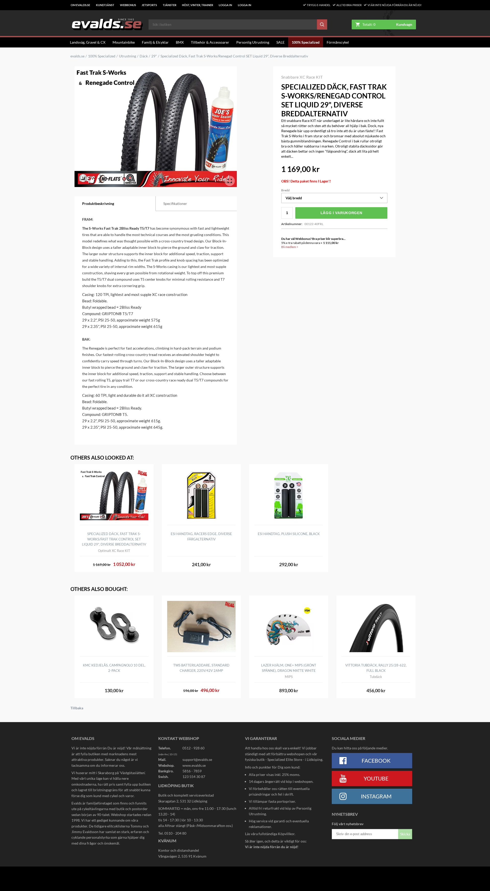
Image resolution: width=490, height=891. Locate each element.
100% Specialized (306, 42)
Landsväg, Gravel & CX (87, 42)
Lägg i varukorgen (341, 213)
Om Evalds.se (80, 5)
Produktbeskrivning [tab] (98, 203)
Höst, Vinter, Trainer (197, 5)
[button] (334, 198)
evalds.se (77, 56)
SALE (280, 42)
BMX (180, 42)
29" (154, 56)
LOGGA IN (225, 5)
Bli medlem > (289, 247)
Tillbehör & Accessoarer (210, 42)
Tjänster (169, 5)
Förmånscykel (338, 42)
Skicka (405, 834)
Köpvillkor (286, 834)
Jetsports (149, 5)
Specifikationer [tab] (175, 203)
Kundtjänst (105, 5)
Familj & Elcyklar (155, 42)
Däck (144, 56)
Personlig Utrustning (252, 42)
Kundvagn (404, 24)
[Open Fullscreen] (230, 181)
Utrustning (127, 56)
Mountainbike (124, 42)
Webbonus (128, 5)
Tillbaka (76, 708)
